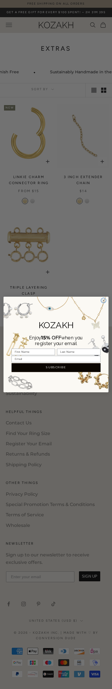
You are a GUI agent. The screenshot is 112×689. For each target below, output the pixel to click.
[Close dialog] (103, 300)
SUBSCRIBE (56, 367)
